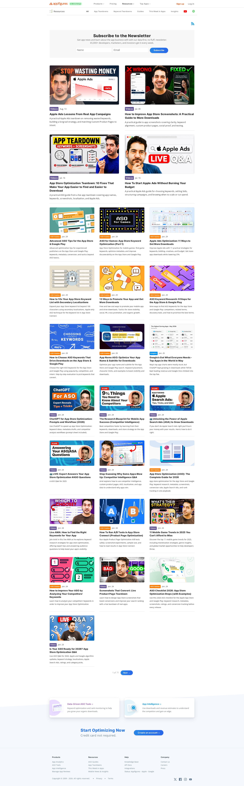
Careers (164, 765)
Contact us (165, 762)
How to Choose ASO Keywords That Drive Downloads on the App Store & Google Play (70, 360)
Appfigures (135, 771)
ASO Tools (56, 765)
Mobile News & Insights (98, 771)
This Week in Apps (96, 768)
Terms (110, 778)
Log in (191, 4)
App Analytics (58, 762)
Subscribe (159, 50)
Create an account (148, 732)
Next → (126, 673)
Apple (144, 771)
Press (163, 768)
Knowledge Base (132, 762)
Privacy (99, 778)
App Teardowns (95, 765)
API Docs (128, 765)
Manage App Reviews (61, 771)
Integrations (130, 768)
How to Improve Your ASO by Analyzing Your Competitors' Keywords (66, 593)
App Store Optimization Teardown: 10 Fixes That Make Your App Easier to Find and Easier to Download (82, 187)
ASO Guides (93, 762)
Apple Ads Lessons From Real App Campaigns (80, 114)
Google (151, 771)
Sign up (180, 4)
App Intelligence (59, 768)
